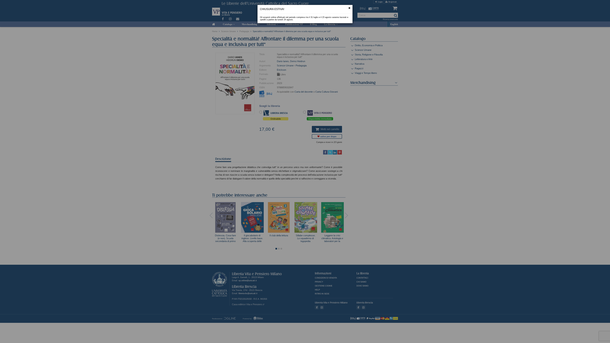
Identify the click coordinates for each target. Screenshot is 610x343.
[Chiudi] (349, 8)
